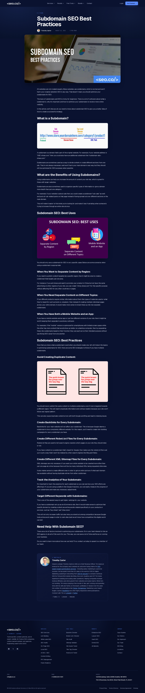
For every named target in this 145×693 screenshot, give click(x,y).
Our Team (120, 643)
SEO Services (45, 632)
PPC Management (46, 659)
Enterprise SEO (96, 632)
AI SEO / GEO (45, 653)
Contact (89, 3)
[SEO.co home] (14, 3)
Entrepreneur (82, 588)
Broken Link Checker (72, 636)
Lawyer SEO (95, 636)
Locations (120, 649)
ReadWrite (65, 591)
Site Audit (69, 639)
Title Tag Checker (71, 649)
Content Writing (45, 656)
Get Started (131, 3)
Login (121, 3)
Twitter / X (55, 597)
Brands (80, 3)
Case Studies (121, 632)
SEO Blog (120, 646)
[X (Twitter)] (13, 649)
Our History (120, 636)
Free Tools (70, 3)
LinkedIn (64, 597)
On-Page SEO (45, 646)
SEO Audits (44, 643)
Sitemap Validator (71, 643)
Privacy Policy (103, 688)
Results (59, 3)
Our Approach (121, 639)
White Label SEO (46, 639)
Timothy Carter (46, 31)
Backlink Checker (71, 632)
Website (72, 597)
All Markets (95, 646)
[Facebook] (17, 649)
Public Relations (46, 663)
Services (50, 3)
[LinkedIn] (9, 649)
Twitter (75, 593)
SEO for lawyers (83, 574)
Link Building (45, 636)
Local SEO (44, 649)
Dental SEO (95, 643)
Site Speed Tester (71, 646)
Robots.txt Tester (71, 653)
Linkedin (68, 593)
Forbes (75, 588)
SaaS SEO (95, 639)
